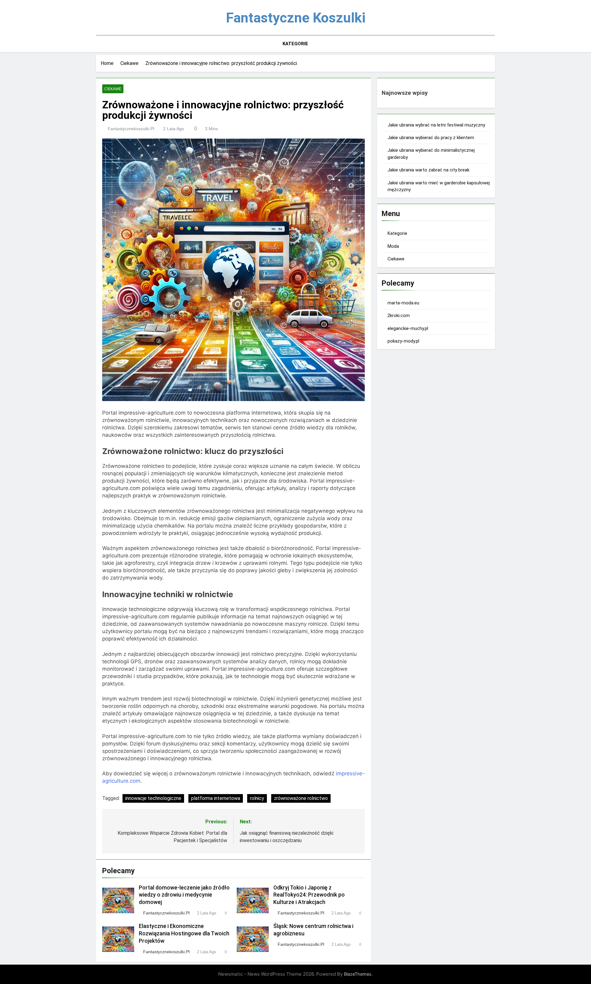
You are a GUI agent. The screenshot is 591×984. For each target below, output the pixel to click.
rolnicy (257, 798)
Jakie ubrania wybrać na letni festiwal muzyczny (436, 125)
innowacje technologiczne (153, 798)
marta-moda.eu (403, 303)
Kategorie (295, 43)
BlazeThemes (358, 974)
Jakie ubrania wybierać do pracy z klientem (431, 137)
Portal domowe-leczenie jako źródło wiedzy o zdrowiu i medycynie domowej (184, 895)
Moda (393, 246)
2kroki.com (399, 315)
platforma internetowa (215, 798)
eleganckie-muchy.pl (408, 328)
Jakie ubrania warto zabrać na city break (428, 170)
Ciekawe (112, 89)
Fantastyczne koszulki (295, 18)
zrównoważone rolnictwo (301, 798)
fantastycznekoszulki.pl (131, 128)
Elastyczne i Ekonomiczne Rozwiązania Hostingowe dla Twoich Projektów (184, 933)
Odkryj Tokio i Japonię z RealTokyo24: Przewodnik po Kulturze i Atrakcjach (309, 895)
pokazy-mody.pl (403, 341)
